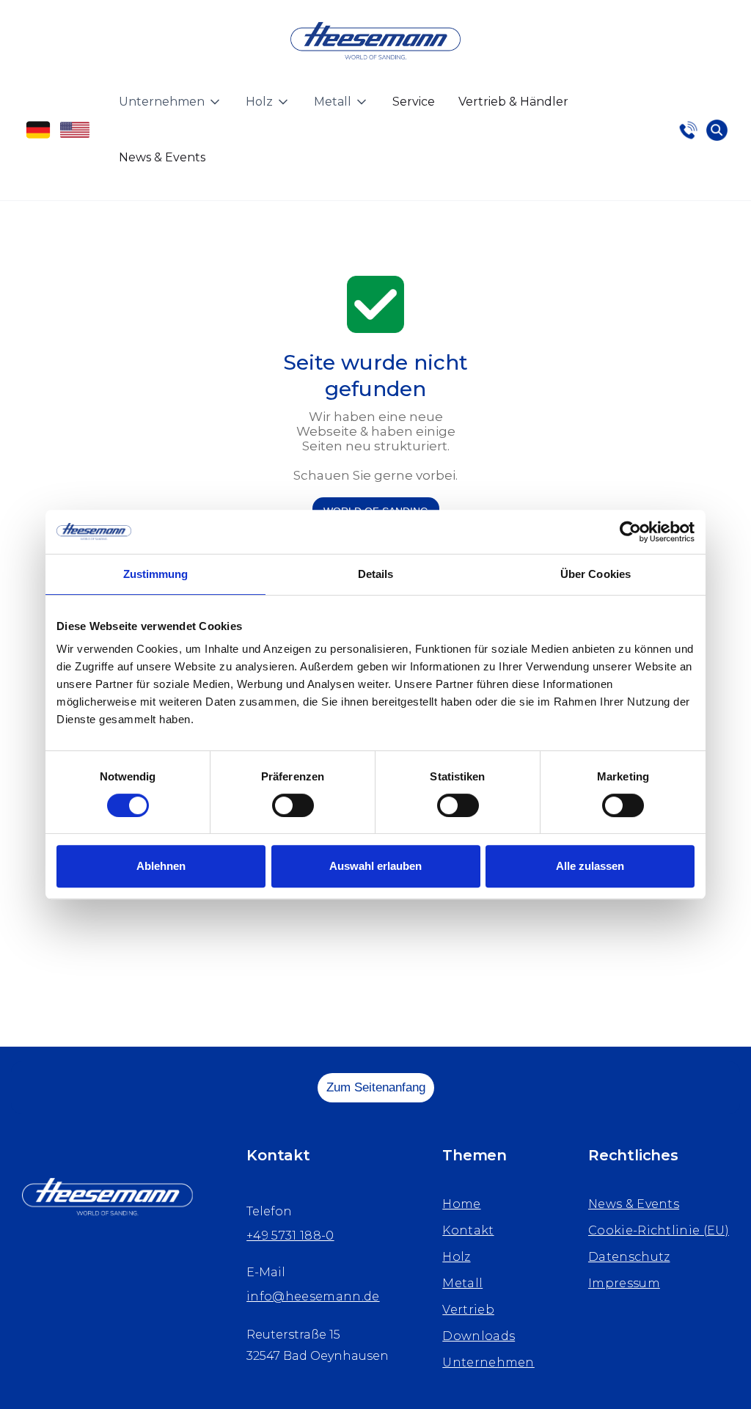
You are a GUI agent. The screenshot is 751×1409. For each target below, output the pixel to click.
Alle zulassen (590, 866)
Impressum (624, 1283)
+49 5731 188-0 (290, 1236)
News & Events (162, 157)
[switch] (293, 805)
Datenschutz (629, 1257)
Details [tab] (376, 574)
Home (461, 1204)
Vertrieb (468, 1310)
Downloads (478, 1336)
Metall (462, 1283)
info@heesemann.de (312, 1296)
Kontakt (468, 1230)
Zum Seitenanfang (375, 1087)
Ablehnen (161, 866)
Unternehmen (488, 1362)
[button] (170, 102)
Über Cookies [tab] (595, 574)
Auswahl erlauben (375, 866)
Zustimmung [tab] (155, 574)
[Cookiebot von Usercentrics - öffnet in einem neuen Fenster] (630, 532)
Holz (456, 1257)
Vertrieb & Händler (513, 102)
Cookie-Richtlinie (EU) (658, 1230)
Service (413, 102)
